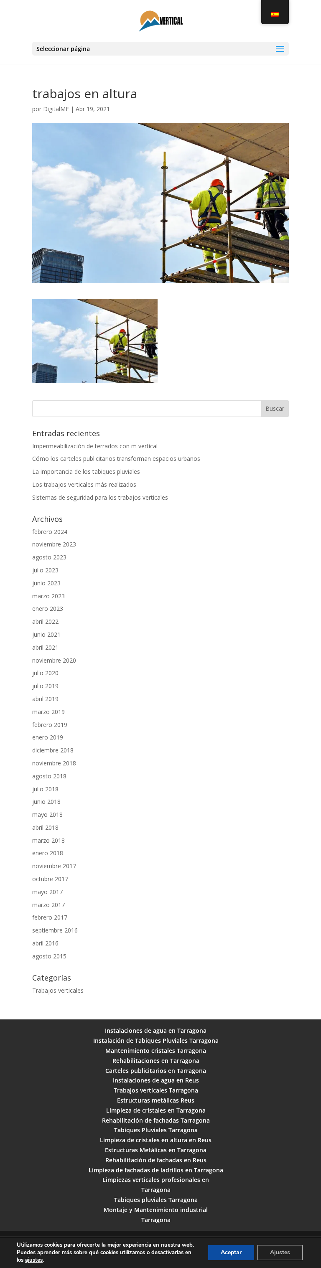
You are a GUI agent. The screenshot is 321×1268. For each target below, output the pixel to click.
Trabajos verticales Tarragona (156, 1090)
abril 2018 (45, 827)
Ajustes (280, 1252)
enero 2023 (47, 608)
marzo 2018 (48, 840)
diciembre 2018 (53, 750)
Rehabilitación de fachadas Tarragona (156, 1120)
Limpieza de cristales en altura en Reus (155, 1140)
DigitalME (56, 109)
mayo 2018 (47, 814)
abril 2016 (45, 943)
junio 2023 (46, 583)
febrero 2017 (49, 917)
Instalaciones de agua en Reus (156, 1080)
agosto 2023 (49, 557)
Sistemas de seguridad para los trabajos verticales (100, 497)
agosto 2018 (49, 776)
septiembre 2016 (55, 930)
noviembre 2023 (54, 544)
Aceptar (231, 1252)
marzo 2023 (48, 596)
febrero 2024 (49, 532)
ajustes (34, 1260)
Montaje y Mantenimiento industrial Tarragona (156, 1215)
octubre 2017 (50, 879)
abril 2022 (45, 621)
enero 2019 (47, 737)
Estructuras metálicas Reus (155, 1100)
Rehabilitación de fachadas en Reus (155, 1160)
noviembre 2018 (54, 763)
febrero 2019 (49, 725)
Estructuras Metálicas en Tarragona (155, 1150)
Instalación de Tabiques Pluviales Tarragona (156, 1040)
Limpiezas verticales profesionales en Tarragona (155, 1185)
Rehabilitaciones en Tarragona (155, 1061)
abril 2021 (45, 647)
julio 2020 (45, 673)
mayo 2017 (47, 892)
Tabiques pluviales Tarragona (156, 1200)
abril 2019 (45, 699)
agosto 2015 (49, 956)
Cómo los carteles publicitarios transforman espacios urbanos (116, 458)
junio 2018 (46, 802)
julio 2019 (45, 686)
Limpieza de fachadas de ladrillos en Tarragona (156, 1170)
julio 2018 (45, 789)
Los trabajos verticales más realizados (84, 484)
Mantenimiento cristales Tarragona (155, 1051)
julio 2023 (45, 570)
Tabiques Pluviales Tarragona (156, 1130)
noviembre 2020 (54, 660)
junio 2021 (46, 634)
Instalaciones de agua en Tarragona (155, 1030)
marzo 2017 (48, 905)
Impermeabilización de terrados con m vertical (95, 446)
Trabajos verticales (58, 990)
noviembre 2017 (54, 866)
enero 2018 (47, 853)
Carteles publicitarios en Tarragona (155, 1071)
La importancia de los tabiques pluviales (86, 471)
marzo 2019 (48, 712)
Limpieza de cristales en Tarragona (156, 1110)
